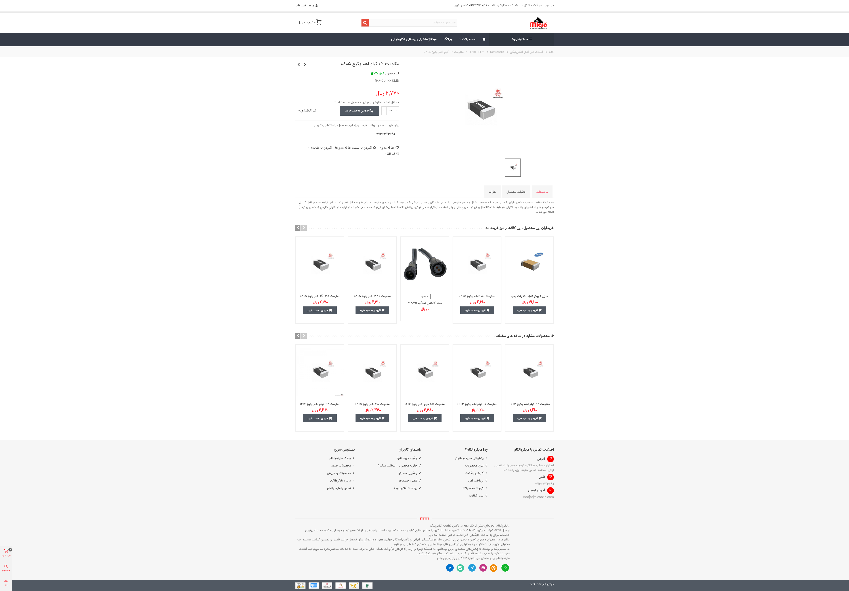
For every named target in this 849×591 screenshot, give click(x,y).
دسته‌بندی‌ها (519, 39)
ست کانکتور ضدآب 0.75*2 (424, 303)
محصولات (468, 39)
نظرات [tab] (492, 191)
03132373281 (385, 133)
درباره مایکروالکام (340, 480)
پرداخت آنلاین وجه (405, 488)
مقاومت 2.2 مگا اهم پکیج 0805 (320, 296)
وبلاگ (448, 39)
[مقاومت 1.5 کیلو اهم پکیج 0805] (298, 65)
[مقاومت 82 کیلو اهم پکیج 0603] (529, 372)
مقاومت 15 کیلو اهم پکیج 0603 (477, 404)
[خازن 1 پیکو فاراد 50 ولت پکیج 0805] (529, 264)
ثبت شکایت (476, 495)
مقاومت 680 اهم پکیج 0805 (477, 296)
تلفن (542, 477)
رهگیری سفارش (407, 473)
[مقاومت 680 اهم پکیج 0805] (477, 264)
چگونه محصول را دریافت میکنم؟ (397, 465)
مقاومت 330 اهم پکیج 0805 (372, 296)
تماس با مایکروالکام (339, 488)
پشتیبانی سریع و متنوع (469, 458)
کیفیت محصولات (473, 488)
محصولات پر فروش (339, 473)
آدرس (541, 459)
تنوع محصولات (474, 465)
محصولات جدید (341, 465)
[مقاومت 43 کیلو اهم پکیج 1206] (320, 372)
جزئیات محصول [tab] (516, 191)
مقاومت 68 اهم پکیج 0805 (372, 404)
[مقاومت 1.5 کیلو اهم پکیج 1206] (425, 372)
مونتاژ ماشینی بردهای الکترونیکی (413, 39)
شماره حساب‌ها (408, 480)
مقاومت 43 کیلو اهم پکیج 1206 (320, 404)
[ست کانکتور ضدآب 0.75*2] (425, 264)
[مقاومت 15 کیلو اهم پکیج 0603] (477, 372)
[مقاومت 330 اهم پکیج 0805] (372, 264)
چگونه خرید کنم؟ (407, 458)
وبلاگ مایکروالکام (340, 458)
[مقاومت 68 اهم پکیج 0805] (372, 372)
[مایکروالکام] (524, 23)
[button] (304, 228)
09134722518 (478, 5)
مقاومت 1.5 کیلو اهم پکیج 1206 (425, 404)
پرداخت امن (476, 480)
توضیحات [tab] (542, 191)
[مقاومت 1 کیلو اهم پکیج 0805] (305, 65)
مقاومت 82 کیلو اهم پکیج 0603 (529, 404)
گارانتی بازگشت (474, 473)
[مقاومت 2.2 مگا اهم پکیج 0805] (320, 264)
